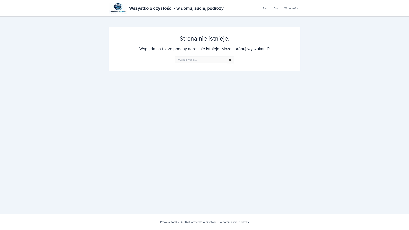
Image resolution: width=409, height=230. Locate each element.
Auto (265, 8)
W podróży (291, 8)
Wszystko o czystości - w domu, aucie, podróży (176, 8)
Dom (276, 8)
